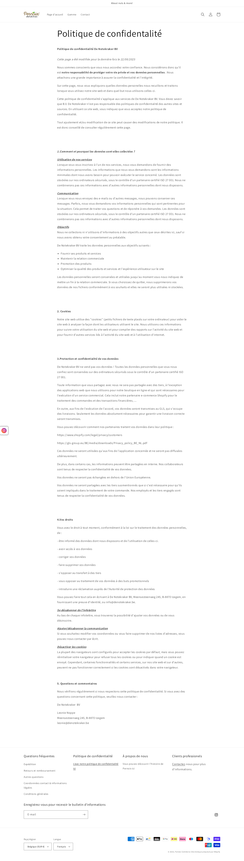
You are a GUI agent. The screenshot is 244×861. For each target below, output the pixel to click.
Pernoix (178, 852)
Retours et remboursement (39, 770)
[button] (203, 14)
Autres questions (34, 776)
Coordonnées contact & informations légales (45, 785)
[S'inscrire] (84, 814)
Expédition (30, 764)
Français (61, 846)
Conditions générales (36, 793)
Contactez (178, 764)
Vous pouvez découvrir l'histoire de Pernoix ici (143, 766)
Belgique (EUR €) (36, 846)
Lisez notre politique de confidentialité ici (95, 766)
